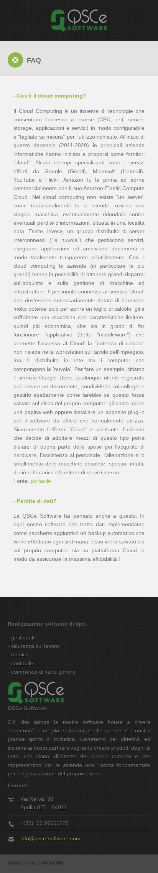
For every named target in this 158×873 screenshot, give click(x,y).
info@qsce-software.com (50, 838)
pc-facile (41, 481)
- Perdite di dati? (35, 501)
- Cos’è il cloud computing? (49, 96)
